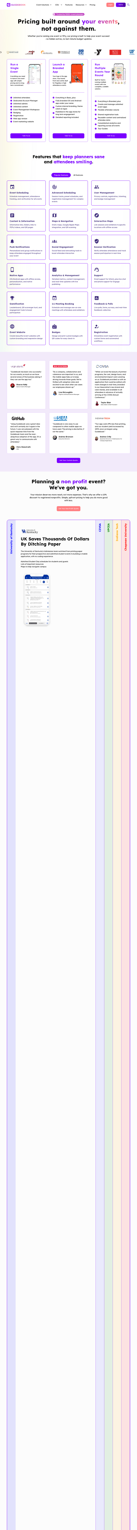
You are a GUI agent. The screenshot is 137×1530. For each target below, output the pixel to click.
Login (110, 5)
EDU (57, 5)
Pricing (92, 5)
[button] (44, 5)
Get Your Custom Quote (69, 460)
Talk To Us (26, 136)
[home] (19, 5)
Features (69, 5)
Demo (121, 5)
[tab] (61, 175)
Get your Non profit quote (69, 509)
